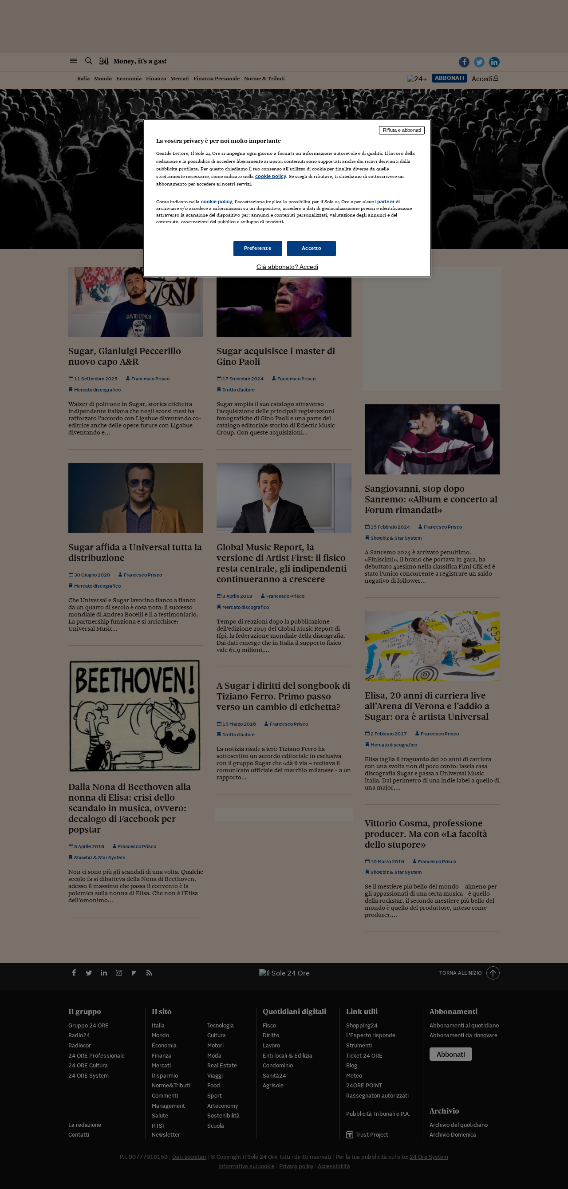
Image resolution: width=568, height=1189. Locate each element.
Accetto (312, 248)
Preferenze (258, 248)
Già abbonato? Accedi (287, 266)
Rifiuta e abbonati (402, 130)
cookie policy (270, 176)
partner (385, 201)
